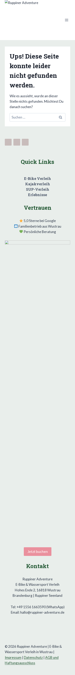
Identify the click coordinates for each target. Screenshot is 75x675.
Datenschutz (33, 657)
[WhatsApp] (25, 142)
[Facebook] (8, 142)
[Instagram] (16, 142)
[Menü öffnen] (66, 20)
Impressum (13, 657)
